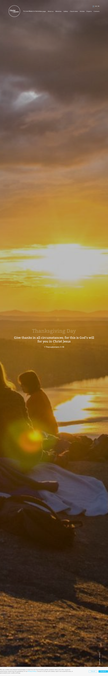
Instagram (99, 662)
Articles (82, 11)
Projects (89, 11)
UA (96, 6)
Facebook (99, 655)
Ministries (58, 11)
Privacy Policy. (32, 671)
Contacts (96, 11)
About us (50, 11)
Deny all (93, 671)
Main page (42, 11)
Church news (74, 11)
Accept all (103, 671)
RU (98, 6)
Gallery (65, 11)
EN (93, 6)
